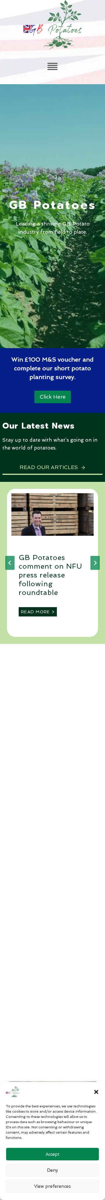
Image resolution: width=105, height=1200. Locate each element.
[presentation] (52, 514)
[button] (96, 1092)
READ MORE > (39, 612)
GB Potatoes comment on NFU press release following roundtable (50, 575)
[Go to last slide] (10, 563)
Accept (53, 1154)
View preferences (52, 1186)
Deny (52, 1170)
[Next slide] (95, 563)
